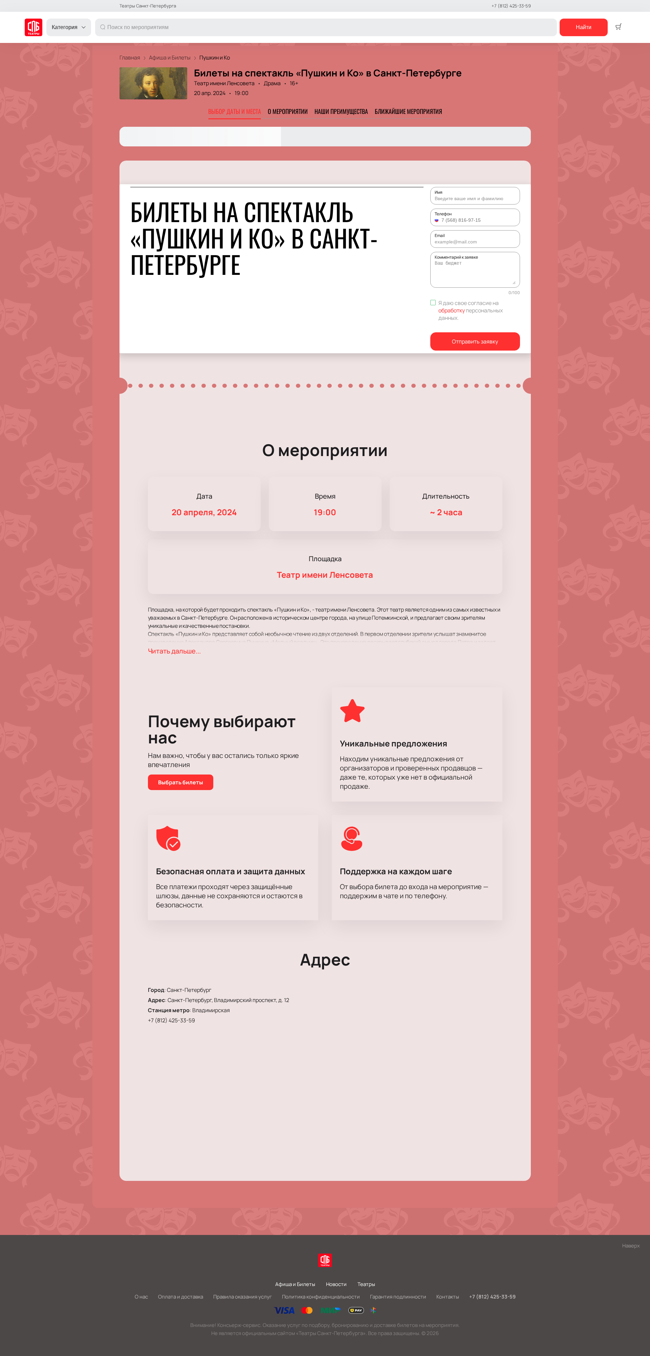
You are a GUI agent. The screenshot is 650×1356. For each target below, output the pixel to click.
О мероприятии (288, 111)
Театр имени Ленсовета (224, 83)
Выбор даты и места (234, 111)
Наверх (631, 1245)
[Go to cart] (618, 27)
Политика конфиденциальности (321, 1296)
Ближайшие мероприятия (408, 111)
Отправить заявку (475, 341)
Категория (65, 27)
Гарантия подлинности (398, 1296)
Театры (366, 1284)
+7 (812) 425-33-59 (511, 6)
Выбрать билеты (180, 782)
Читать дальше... (174, 651)
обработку (451, 310)
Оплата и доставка (180, 1296)
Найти (583, 27)
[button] (437, 220)
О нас (141, 1296)
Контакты (447, 1296)
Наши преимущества (341, 111)
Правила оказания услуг (242, 1296)
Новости (336, 1284)
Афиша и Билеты (295, 1284)
